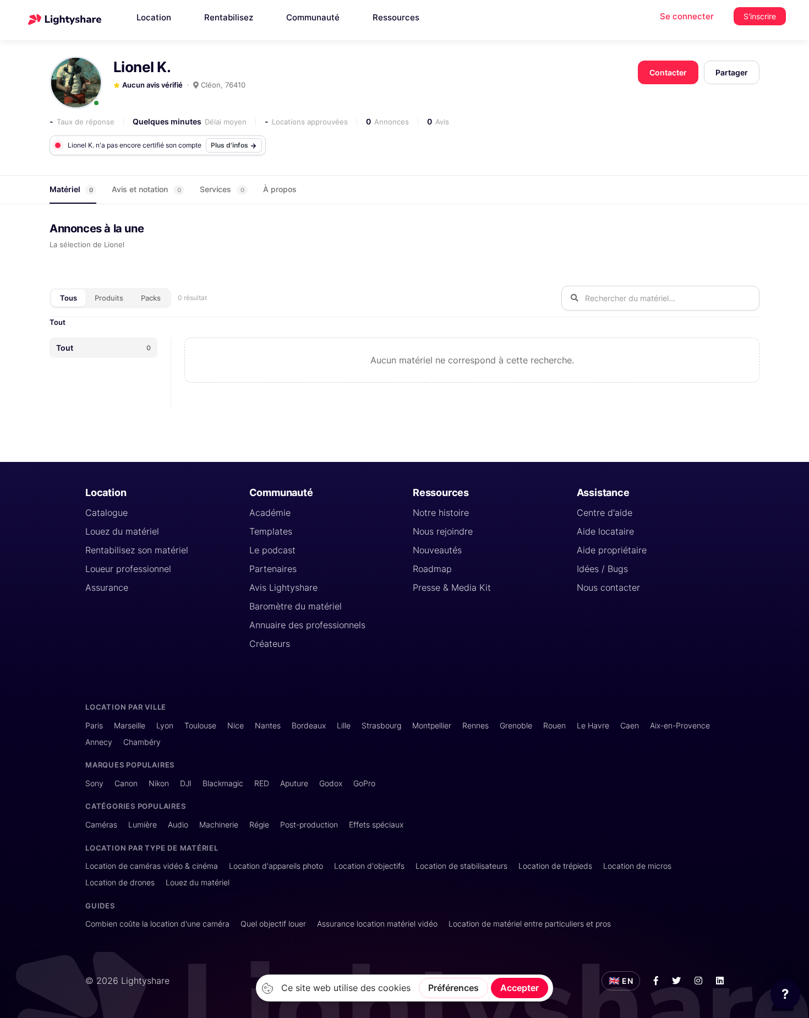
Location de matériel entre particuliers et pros (530, 923)
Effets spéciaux (376, 824)
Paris (94, 725)
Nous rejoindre (443, 531)
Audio (178, 824)
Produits (109, 297)
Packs (151, 297)
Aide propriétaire (612, 550)
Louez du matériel (122, 531)
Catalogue (106, 512)
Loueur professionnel (128, 568)
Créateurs (269, 643)
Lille (344, 725)
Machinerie (218, 824)
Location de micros (637, 865)
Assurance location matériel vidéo (377, 923)
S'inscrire (760, 16)
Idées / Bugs (602, 568)
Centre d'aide (604, 512)
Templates (270, 531)
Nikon (159, 783)
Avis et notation (146, 189)
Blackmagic (223, 783)
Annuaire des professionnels (307, 624)
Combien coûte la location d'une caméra (157, 923)
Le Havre (593, 725)
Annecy (98, 742)
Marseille (129, 725)
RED (261, 783)
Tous (68, 297)
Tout (57, 322)
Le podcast (272, 550)
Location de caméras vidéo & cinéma (151, 865)
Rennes (475, 725)
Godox (330, 783)
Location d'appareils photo (276, 865)
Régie (259, 824)
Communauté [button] (313, 17)
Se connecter (687, 16)
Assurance (106, 587)
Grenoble (516, 725)
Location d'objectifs (369, 865)
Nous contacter (608, 587)
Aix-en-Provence (680, 725)
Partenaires (273, 568)
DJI (186, 783)
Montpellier (431, 725)
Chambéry (142, 742)
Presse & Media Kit (452, 587)
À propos (280, 189)
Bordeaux (309, 725)
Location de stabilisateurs (461, 865)
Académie (270, 512)
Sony (94, 783)
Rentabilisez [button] (228, 17)
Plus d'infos (230, 145)
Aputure (294, 783)
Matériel (71, 189)
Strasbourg (381, 725)
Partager (731, 72)
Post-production (309, 824)
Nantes (268, 725)
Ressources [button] (396, 17)
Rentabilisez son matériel (136, 550)
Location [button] (153, 17)
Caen (629, 725)
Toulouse (200, 725)
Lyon (164, 725)
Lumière (142, 824)
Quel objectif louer (273, 923)
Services (222, 189)
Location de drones (120, 882)
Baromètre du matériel (295, 606)
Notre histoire (441, 512)
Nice (235, 725)
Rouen (554, 725)
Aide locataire (605, 531)
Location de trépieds (555, 865)
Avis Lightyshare (283, 587)
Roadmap (432, 568)
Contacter (668, 72)
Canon (126, 783)
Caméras (101, 824)
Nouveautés (437, 550)
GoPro (364, 783)
